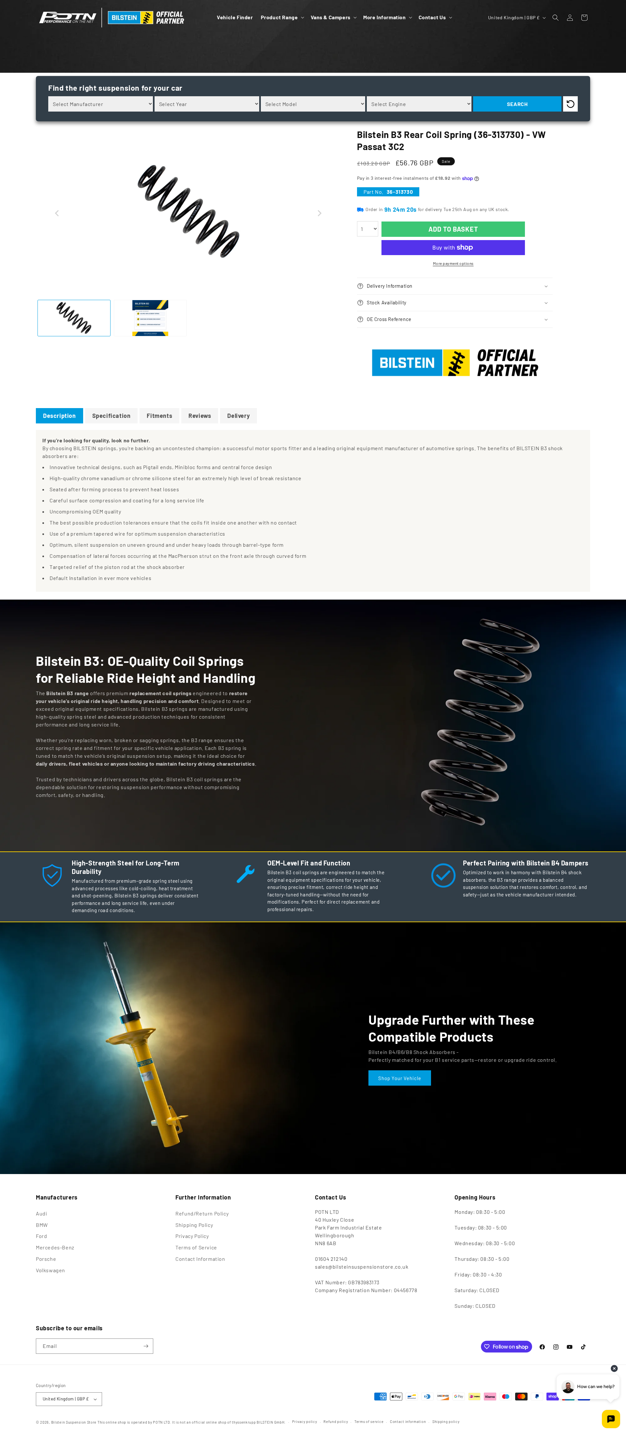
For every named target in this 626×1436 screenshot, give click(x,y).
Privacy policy (304, 1421)
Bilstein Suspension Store (74, 1422)
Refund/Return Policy (202, 1213)
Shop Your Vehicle (399, 1078)
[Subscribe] (146, 1346)
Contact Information (200, 1259)
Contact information (408, 1421)
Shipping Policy (194, 1225)
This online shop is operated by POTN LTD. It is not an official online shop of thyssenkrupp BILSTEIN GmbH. (191, 1422)
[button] (282, 17)
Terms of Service (196, 1247)
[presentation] (57, 213)
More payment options (453, 263)
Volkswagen (50, 1270)
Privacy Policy (192, 1236)
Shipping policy (446, 1421)
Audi (41, 1213)
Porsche (46, 1259)
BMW (42, 1225)
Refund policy (335, 1421)
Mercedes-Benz (55, 1247)
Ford (41, 1236)
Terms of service (368, 1421)
